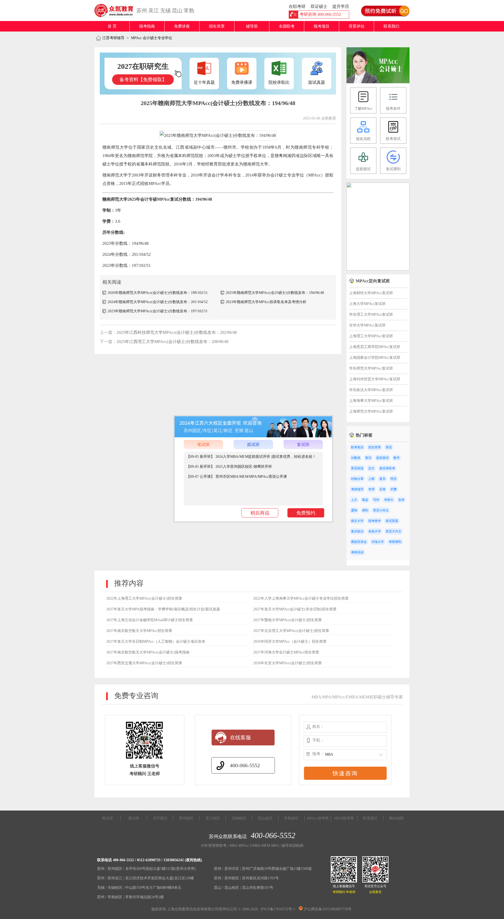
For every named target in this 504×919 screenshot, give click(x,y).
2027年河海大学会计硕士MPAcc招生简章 (286, 652)
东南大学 (374, 531)
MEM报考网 (344, 818)
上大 (354, 500)
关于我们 (160, 818)
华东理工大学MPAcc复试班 (371, 314)
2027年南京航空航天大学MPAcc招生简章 (139, 631)
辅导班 (252, 26)
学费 (393, 489)
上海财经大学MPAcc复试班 (371, 293)
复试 (368, 458)
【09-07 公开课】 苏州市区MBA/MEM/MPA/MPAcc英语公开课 (236, 477)
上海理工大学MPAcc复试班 (371, 336)
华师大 (388, 500)
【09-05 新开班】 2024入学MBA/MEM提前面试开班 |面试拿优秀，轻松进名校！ (251, 457)
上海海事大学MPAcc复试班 (371, 401)
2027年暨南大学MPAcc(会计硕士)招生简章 (287, 620)
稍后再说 (259, 513)
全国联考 (287, 26)
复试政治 (357, 531)
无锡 (165, 10)
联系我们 (391, 26)
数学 (396, 458)
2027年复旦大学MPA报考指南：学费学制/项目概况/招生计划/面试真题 (163, 609)
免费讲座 (182, 26)
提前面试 (382, 458)
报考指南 (147, 26)
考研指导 (357, 489)
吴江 (153, 10)
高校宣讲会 (359, 542)
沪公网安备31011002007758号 (327, 909)
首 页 (112, 26)
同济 (393, 479)
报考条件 (374, 521)
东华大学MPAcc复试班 (367, 325)
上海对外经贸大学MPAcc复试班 (374, 379)
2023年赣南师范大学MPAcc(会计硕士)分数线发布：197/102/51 (158, 311)
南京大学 (357, 521)
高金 (365, 500)
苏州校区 (186, 818)
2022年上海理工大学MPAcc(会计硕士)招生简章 (144, 598)
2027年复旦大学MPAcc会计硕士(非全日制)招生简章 (295, 609)
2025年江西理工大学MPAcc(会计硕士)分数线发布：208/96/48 (172, 341)
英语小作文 (381, 510)
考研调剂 (395, 542)
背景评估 (356, 26)
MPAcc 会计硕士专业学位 (151, 38)
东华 (401, 500)
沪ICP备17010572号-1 (277, 909)
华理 (371, 489)
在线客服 (240, 737)
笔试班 (203, 444)
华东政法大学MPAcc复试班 (371, 390)
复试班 (303, 444)
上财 (371, 479)
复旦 (382, 479)
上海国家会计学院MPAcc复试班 (374, 358)
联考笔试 (357, 447)
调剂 (365, 510)
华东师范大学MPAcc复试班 (371, 368)
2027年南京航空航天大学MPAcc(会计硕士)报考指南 (148, 652)
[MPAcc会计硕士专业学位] (378, 82)
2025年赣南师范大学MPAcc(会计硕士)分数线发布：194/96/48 (275, 293)
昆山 (177, 10)
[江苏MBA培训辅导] (116, 10)
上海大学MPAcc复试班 (367, 304)
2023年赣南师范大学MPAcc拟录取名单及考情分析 (266, 302)
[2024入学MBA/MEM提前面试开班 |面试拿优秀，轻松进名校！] (378, 269)
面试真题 (392, 521)
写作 (376, 500)
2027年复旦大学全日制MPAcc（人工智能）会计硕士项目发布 (155, 641)
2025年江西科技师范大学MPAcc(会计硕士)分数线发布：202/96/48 (177, 332)
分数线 (355, 458)
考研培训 (357, 552)
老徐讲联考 (387, 468)
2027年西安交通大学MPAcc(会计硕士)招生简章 (144, 663)
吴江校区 (212, 818)
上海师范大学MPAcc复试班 (371, 411)
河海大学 (377, 542)
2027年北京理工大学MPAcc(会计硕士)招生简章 (291, 631)
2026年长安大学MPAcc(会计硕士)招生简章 (287, 663)
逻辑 (354, 510)
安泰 (382, 489)
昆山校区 (265, 818)
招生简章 (217, 26)
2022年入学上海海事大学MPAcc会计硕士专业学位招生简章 (301, 598)
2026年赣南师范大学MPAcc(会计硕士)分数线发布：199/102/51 (158, 293)
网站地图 (396, 818)
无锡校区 (239, 818)
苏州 (141, 10)
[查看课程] (253, 436)
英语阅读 (357, 468)
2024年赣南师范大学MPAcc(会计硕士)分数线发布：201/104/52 (158, 302)
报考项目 (321, 26)
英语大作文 (393, 531)
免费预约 (305, 513)
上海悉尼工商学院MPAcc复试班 (374, 347)
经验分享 (357, 479)
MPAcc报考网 (318, 818)
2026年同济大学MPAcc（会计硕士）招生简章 (290, 641)
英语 (389, 447)
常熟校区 (291, 818)
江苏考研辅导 (113, 38)
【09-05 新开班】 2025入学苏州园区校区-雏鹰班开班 (229, 467)
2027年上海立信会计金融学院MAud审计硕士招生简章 (149, 620)
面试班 (253, 444)
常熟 (189, 10)
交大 (371, 468)
